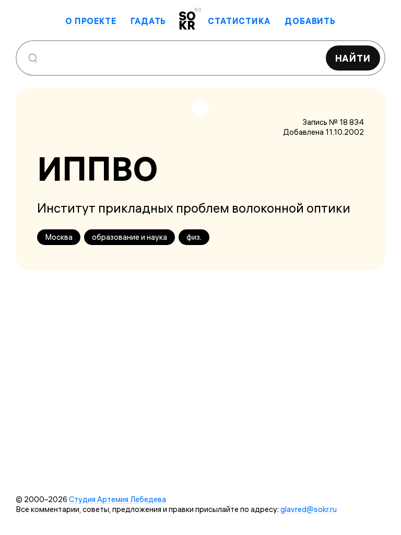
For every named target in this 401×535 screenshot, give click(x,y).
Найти (353, 58)
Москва (59, 237)
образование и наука (129, 237)
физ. (194, 237)
